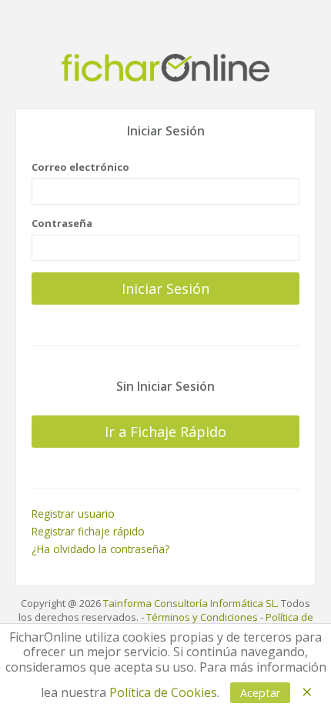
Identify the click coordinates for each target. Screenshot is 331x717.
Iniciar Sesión (165, 288)
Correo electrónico (80, 167)
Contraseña (62, 223)
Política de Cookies (163, 692)
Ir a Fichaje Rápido (165, 431)
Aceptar (260, 692)
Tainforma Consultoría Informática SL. (191, 603)
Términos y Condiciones (202, 617)
